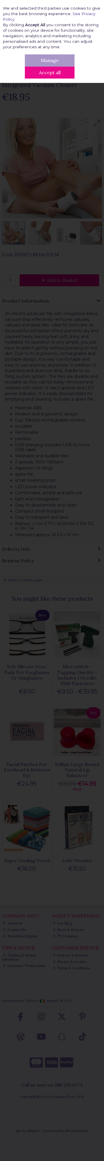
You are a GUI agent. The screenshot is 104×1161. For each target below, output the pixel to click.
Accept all (50, 72)
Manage (50, 60)
